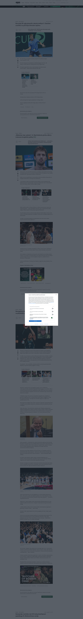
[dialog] (41, 309)
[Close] (56, 295)
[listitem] (41, 306)
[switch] (52, 308)
